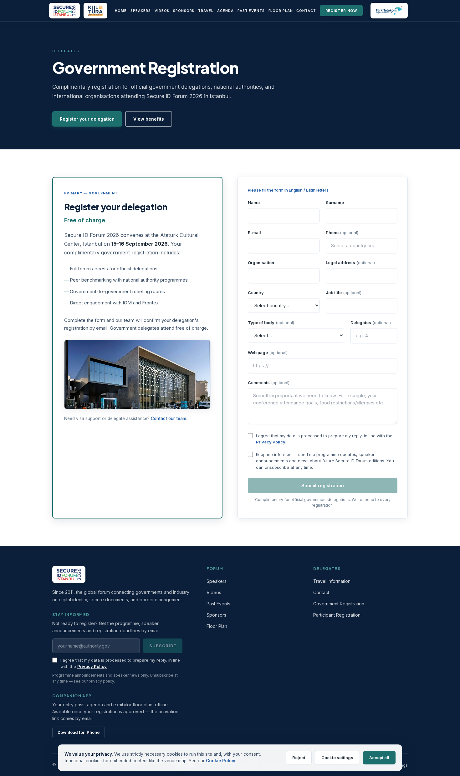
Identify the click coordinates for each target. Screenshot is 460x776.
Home (121, 10)
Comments (268, 382)
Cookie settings (337, 757)
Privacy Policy (270, 441)
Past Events (251, 10)
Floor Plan (280, 10)
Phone (342, 232)
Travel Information (331, 581)
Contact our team (168, 418)
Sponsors (183, 10)
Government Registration (338, 603)
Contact (306, 10)
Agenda (225, 10)
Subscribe (162, 645)
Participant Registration (336, 615)
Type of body (271, 322)
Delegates (370, 322)
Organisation (261, 262)
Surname (335, 202)
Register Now (341, 10)
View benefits (148, 119)
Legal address (350, 262)
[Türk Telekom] (389, 10)
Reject (298, 757)
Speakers (140, 10)
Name (254, 202)
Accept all (379, 757)
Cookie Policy (220, 760)
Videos (162, 10)
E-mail (254, 232)
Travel (205, 10)
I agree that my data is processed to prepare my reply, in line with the (324, 435)
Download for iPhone (79, 732)
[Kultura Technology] (95, 10)
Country (256, 292)
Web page (268, 352)
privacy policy (101, 681)
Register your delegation (87, 119)
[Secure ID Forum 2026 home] (64, 10)
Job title (343, 292)
